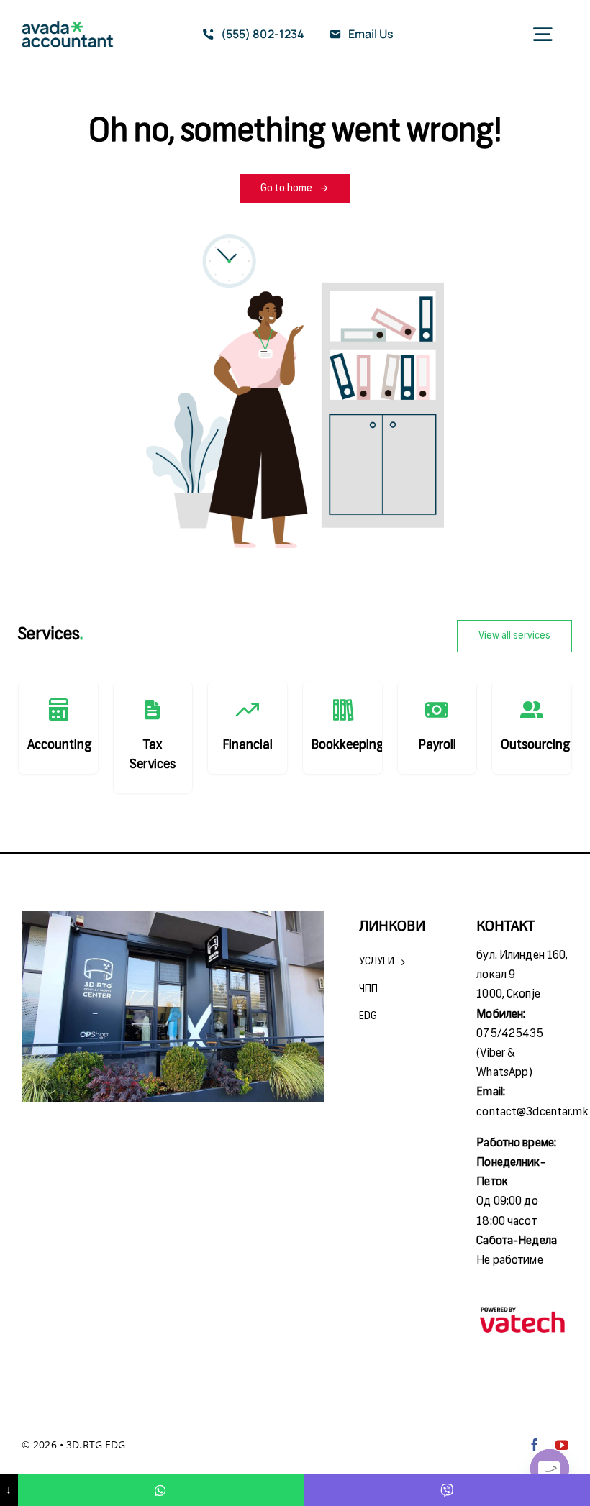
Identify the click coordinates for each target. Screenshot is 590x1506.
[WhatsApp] (161, 1490)
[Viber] (447, 1490)
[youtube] (561, 1444)
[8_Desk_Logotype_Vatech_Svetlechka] (522, 1309)
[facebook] (534, 1444)
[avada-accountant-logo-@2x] (68, 26)
